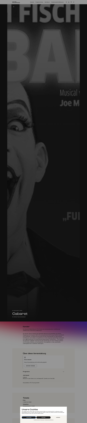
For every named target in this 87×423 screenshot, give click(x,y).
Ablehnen (43, 417)
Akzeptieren (28, 417)
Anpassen (58, 417)
